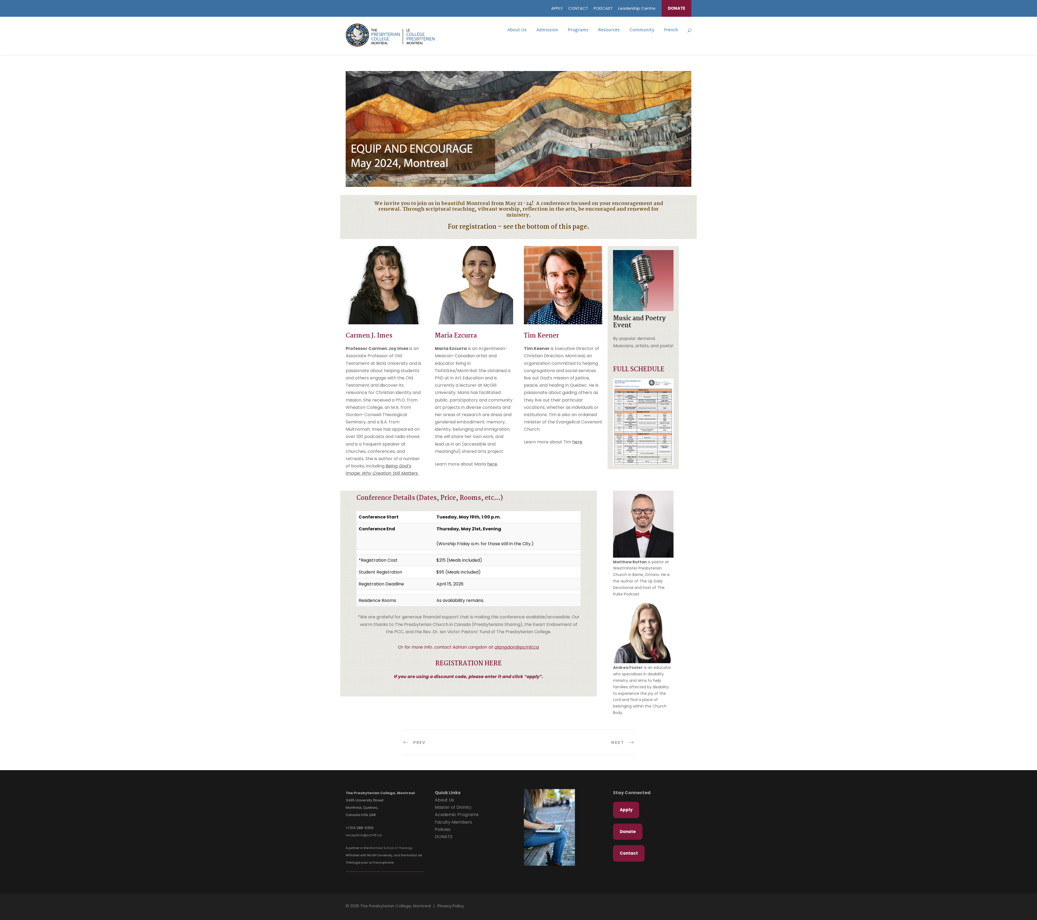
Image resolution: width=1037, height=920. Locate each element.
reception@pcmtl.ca (364, 835)
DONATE (676, 8)
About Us (517, 30)
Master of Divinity (453, 807)
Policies (442, 829)
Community (641, 30)
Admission (547, 30)
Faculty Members (453, 822)
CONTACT (578, 8)
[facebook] (675, 906)
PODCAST (603, 8)
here (492, 464)
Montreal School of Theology (390, 848)
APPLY (557, 8)
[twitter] (684, 906)
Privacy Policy (450, 906)
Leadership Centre (636, 8)
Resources (609, 30)
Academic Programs (457, 814)
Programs (578, 30)
